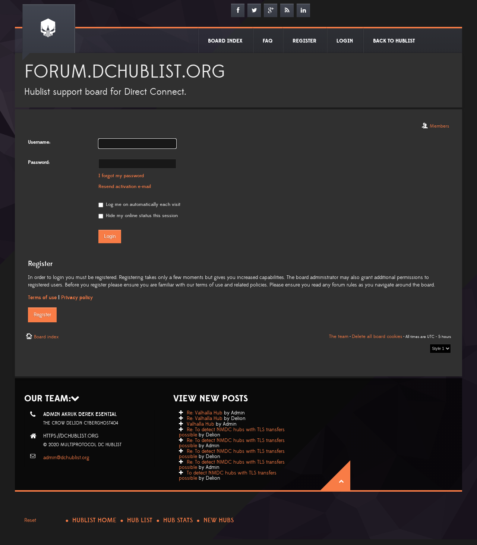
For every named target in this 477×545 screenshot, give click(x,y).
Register (42, 314)
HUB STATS (178, 520)
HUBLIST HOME (94, 520)
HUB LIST (139, 520)
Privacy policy (77, 297)
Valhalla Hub (200, 424)
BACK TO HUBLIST (394, 41)
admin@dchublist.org (66, 457)
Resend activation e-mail (124, 187)
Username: (39, 142)
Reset (30, 520)
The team (338, 336)
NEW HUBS (218, 520)
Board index (46, 337)
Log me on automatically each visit (142, 204)
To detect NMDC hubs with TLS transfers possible (228, 476)
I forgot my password (121, 176)
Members (439, 126)
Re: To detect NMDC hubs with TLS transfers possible (232, 432)
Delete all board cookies (377, 336)
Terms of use (42, 297)
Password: (39, 162)
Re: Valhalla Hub (204, 413)
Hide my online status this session (141, 216)
